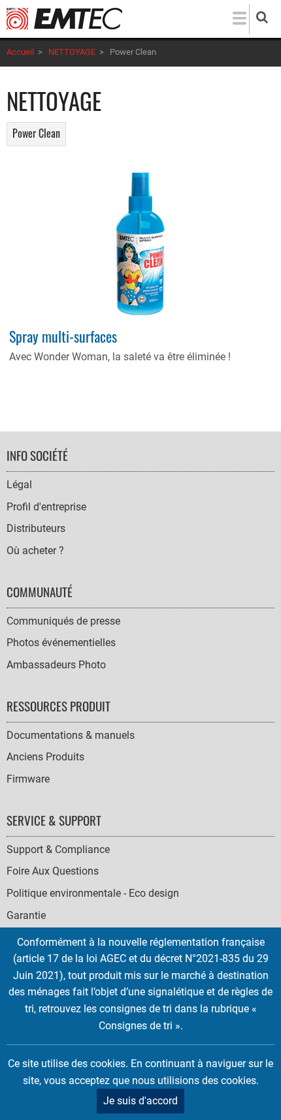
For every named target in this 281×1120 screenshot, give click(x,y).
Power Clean (36, 133)
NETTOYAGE (71, 52)
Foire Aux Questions (53, 871)
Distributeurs (36, 528)
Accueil (20, 52)
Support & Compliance (58, 849)
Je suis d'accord (140, 1101)
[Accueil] (64, 18)
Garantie (26, 915)
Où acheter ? (35, 550)
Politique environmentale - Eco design (93, 893)
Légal (19, 484)
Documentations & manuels (71, 735)
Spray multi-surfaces (63, 336)
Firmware (28, 779)
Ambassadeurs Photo (56, 665)
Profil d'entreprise (46, 507)
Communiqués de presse (63, 621)
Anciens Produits (45, 757)
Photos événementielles (61, 642)
